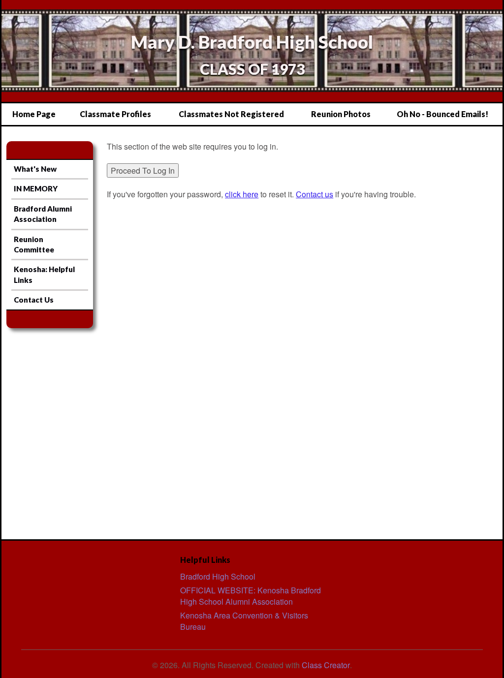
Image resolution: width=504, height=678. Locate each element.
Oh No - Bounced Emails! (442, 114)
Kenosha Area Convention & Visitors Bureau (244, 621)
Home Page (34, 114)
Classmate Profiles (115, 114)
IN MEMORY (36, 188)
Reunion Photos (341, 114)
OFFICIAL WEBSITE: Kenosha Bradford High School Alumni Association (250, 596)
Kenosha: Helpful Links (44, 274)
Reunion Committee (34, 244)
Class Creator (326, 665)
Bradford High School (217, 576)
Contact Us (34, 299)
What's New (35, 168)
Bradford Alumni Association (43, 213)
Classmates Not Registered (231, 114)
